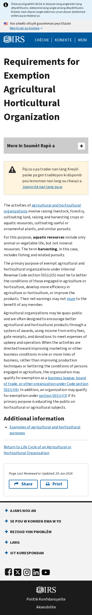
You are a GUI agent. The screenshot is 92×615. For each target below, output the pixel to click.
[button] (63, 40)
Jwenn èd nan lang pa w (42, 186)
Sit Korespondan (27, 552)
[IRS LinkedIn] (36, 571)
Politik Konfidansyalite (46, 599)
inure (71, 298)
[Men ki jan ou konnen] (46, 26)
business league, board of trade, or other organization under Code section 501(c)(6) (46, 383)
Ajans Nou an (23, 510)
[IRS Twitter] (17, 571)
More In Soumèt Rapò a (31, 146)
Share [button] (26, 484)
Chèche (42, 40)
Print (57, 484)
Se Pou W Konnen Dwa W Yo (35, 521)
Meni (82, 40)
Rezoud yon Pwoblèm (31, 531)
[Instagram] (26, 571)
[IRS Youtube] (45, 571)
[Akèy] (14, 38)
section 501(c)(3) (53, 395)
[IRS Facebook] (8, 571)
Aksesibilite (46, 607)
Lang (15, 542)
